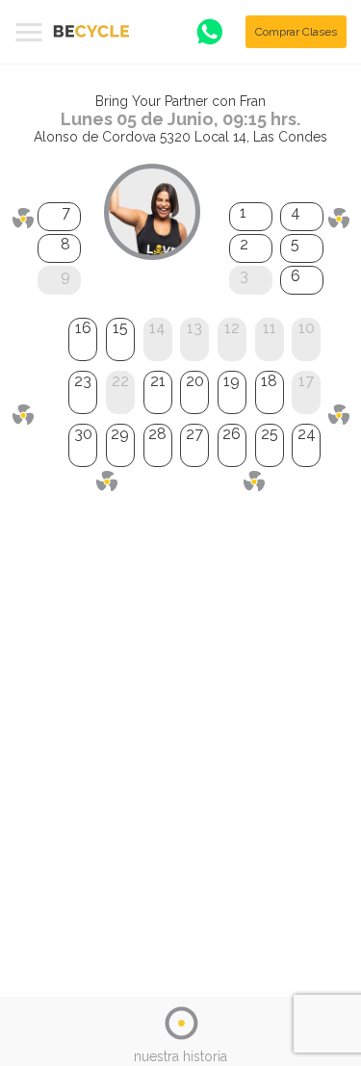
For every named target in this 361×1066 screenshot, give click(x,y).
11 (269, 328)
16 (83, 328)
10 (306, 328)
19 (231, 381)
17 (306, 381)
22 (120, 381)
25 (269, 434)
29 (120, 434)
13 (194, 328)
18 (269, 381)
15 (120, 328)
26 (231, 434)
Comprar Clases (296, 32)
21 (158, 381)
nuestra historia (180, 1056)
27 (194, 434)
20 (195, 381)
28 (157, 434)
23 (82, 381)
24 (306, 434)
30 (83, 434)
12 (232, 328)
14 (157, 328)
